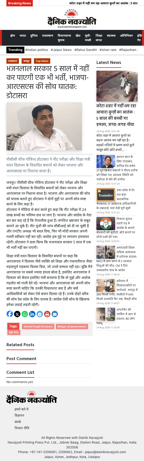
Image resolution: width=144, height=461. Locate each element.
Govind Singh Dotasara (38, 326)
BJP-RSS (14, 332)
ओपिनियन (126, 35)
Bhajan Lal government (72, 326)
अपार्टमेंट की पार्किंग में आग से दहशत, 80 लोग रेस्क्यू (116, 317)
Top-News (42, 61)
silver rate (109, 50)
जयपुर (26, 61)
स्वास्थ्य (111, 35)
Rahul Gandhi (86, 50)
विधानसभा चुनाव (64, 37)
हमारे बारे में (21, 409)
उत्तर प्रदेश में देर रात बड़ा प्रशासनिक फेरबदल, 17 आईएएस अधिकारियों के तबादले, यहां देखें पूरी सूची (116, 199)
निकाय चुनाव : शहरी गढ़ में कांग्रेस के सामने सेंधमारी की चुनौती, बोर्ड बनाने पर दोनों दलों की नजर (115, 228)
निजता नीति (22, 428)
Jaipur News (62, 50)
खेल (78, 35)
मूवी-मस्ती (88, 37)
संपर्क (18, 422)
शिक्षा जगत (99, 37)
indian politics (37, 50)
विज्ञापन (19, 415)
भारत (23, 35)
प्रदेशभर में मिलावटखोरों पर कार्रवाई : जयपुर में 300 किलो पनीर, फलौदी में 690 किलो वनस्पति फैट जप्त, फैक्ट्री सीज (117, 290)
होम (12, 35)
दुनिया (34, 35)
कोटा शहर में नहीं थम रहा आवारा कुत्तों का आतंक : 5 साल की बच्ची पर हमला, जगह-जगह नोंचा (116, 115)
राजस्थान (47, 35)
